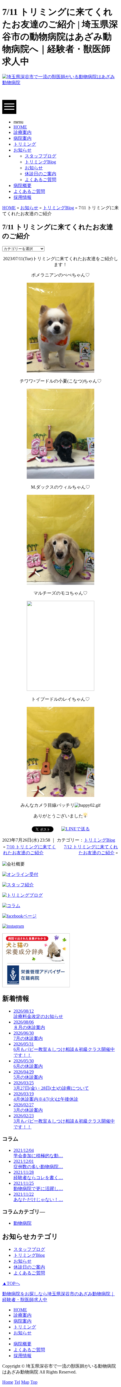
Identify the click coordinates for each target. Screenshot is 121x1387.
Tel (17, 1382)
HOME (20, 127)
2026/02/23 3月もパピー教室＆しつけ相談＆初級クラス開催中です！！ (64, 1121)
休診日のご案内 (40, 173)
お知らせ (23, 150)
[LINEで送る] (75, 828)
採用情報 (23, 197)
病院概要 (23, 185)
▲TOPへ (11, 1283)
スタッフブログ (40, 156)
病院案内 (23, 138)
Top (33, 1382)
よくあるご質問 (40, 179)
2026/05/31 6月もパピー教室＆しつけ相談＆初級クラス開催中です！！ (64, 1050)
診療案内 (23, 132)
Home (7, 1382)
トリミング (25, 144)
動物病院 (23, 1223)
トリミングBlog (40, 161)
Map (25, 1382)
